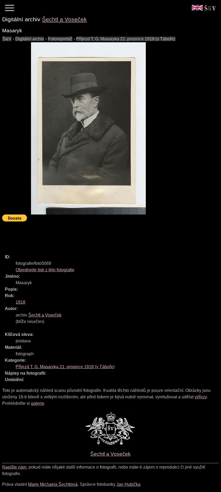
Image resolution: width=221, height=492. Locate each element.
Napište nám (14, 467)
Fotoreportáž (60, 39)
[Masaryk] (88, 128)
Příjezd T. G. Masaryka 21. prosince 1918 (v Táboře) (125, 39)
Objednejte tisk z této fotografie (45, 270)
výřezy (201, 397)
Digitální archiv (29, 39)
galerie (37, 403)
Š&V (6, 39)
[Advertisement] (100, 235)
